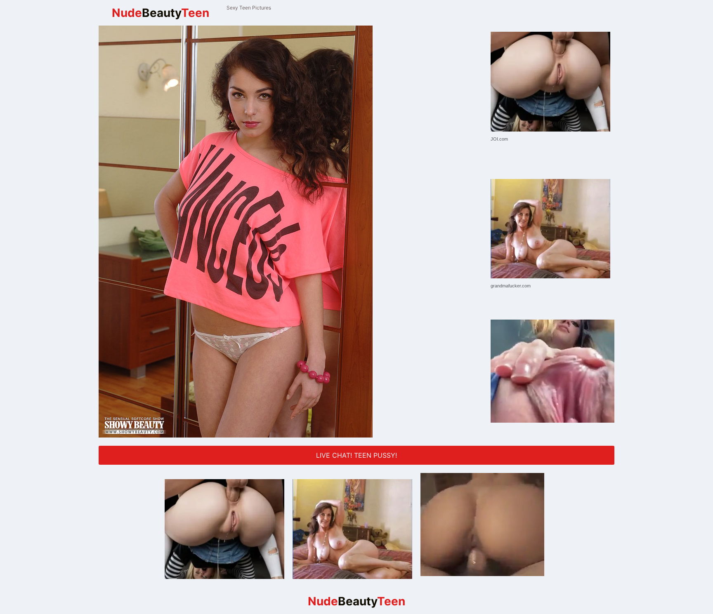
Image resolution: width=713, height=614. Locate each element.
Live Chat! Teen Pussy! (356, 455)
